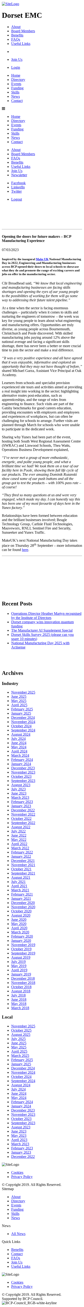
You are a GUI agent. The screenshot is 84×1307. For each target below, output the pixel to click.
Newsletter (19, 175)
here (25, 550)
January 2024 (21, 764)
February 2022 (22, 852)
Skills (15, 92)
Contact (17, 101)
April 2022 (19, 844)
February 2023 (22, 802)
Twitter (16, 191)
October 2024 (21, 726)
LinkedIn (18, 187)
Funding (17, 88)
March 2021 (20, 890)
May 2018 (18, 1004)
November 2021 (23, 865)
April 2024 (19, 751)
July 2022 (18, 831)
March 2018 (20, 1008)
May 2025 (18, 701)
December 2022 (23, 810)
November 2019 (23, 945)
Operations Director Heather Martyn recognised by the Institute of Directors (46, 616)
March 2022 (20, 848)
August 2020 (20, 915)
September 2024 (23, 730)
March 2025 (20, 1056)
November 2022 (23, 814)
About (16, 27)
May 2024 (18, 747)
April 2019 (19, 970)
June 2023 (18, 793)
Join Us (16, 59)
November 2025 (23, 692)
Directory (18, 80)
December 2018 (23, 978)
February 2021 (22, 894)
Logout (16, 199)
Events (16, 84)
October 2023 (21, 776)
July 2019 (18, 962)
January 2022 (21, 856)
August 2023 (20, 785)
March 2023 (20, 797)
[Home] (10, 4)
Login (15, 67)
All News (18, 1234)
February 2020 (22, 936)
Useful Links (20, 44)
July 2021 (18, 882)
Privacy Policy (22, 1177)
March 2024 (20, 755)
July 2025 (18, 1039)
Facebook (18, 183)
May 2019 (18, 966)
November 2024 (23, 722)
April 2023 (19, 1140)
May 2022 (18, 840)
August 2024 (20, 734)
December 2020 (23, 903)
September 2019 (23, 953)
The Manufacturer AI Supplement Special (42, 630)
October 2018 (21, 987)
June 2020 (18, 920)
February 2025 (22, 709)
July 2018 (18, 995)
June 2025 (18, 697)
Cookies (17, 1172)
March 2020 (20, 932)
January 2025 (21, 713)
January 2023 (21, 806)
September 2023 (23, 781)
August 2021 (20, 877)
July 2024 (18, 739)
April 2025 (19, 705)
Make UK (42, 259)
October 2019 (21, 949)
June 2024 (18, 743)
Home (15, 75)
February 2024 (22, 760)
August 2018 (20, 991)
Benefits (17, 35)
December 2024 (23, 718)
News (15, 96)
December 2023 (23, 768)
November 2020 (23, 907)
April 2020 (19, 928)
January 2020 (21, 941)
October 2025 (21, 1030)
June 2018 (18, 999)
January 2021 (21, 898)
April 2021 (19, 886)
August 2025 (20, 1035)
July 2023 (18, 789)
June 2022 (18, 835)
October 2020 (21, 911)
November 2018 (23, 983)
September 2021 (23, 873)
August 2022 (20, 827)
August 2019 (20, 957)
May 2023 (18, 1136)
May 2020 (18, 924)
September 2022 (23, 823)
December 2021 (23, 861)
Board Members (23, 31)
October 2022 (21, 819)
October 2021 (21, 869)
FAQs (15, 39)
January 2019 (21, 974)
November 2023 (23, 772)
